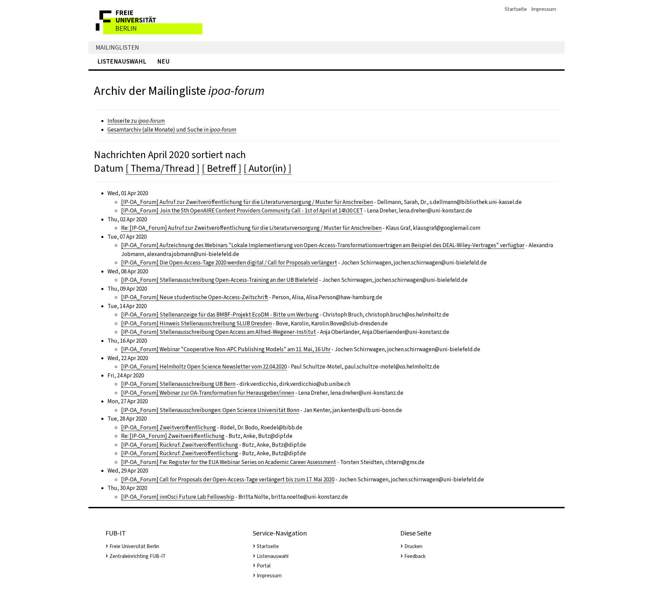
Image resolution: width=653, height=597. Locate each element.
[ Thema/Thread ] (162, 168)
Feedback (414, 556)
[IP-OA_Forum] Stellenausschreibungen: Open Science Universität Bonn (210, 410)
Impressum (543, 9)
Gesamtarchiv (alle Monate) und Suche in (171, 130)
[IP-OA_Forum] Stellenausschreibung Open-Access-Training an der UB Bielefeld (219, 280)
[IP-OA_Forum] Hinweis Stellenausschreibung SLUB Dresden (196, 323)
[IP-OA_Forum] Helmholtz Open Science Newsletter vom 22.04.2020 (204, 367)
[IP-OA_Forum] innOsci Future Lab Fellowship (177, 497)
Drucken (413, 546)
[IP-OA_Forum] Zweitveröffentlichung (168, 427)
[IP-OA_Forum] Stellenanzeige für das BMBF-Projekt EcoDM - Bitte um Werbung (220, 315)
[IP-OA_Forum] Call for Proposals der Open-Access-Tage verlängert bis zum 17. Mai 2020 (227, 479)
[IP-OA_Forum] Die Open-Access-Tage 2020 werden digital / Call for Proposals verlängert (229, 263)
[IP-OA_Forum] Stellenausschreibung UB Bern (178, 384)
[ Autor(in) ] (267, 168)
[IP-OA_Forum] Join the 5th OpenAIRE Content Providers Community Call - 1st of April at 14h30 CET (242, 211)
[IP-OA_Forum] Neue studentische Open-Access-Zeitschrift (194, 297)
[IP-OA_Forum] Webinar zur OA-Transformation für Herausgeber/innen (207, 393)
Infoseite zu (136, 121)
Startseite (516, 9)
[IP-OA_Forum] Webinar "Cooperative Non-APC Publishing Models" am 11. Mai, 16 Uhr (226, 349)
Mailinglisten (117, 47)
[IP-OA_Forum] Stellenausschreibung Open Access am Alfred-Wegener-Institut (218, 332)
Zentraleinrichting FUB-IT (138, 556)
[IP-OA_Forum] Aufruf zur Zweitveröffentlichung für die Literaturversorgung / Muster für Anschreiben (247, 202)
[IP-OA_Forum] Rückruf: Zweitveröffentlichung (179, 445)
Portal (263, 565)
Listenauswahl (121, 61)
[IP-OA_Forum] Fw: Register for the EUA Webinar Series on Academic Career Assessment (228, 462)
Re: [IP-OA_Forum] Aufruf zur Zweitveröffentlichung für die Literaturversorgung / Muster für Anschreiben (251, 228)
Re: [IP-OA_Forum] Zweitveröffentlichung (172, 436)
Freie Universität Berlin (134, 546)
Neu (163, 61)
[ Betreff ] (221, 168)
